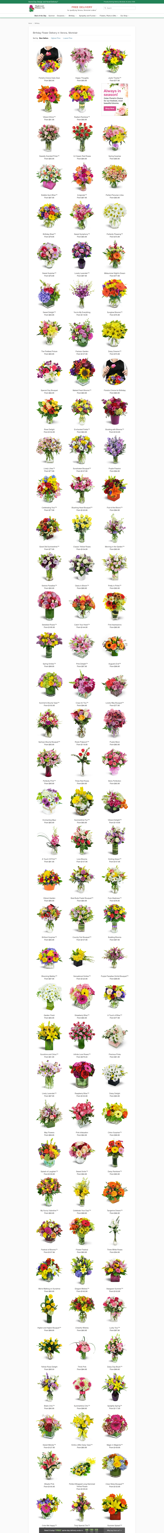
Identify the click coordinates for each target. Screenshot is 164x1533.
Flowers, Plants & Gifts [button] (108, 16)
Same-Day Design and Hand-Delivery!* (43, 1)
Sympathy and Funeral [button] (87, 16)
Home (30, 23)
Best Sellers (43, 38)
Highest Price (55, 38)
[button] (158, 1523)
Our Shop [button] (124, 16)
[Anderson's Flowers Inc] (44, 9)
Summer (52, 16)
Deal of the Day (40, 16)
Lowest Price (67, 38)
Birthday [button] (72, 16)
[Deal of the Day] (114, 99)
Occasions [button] (61, 16)
